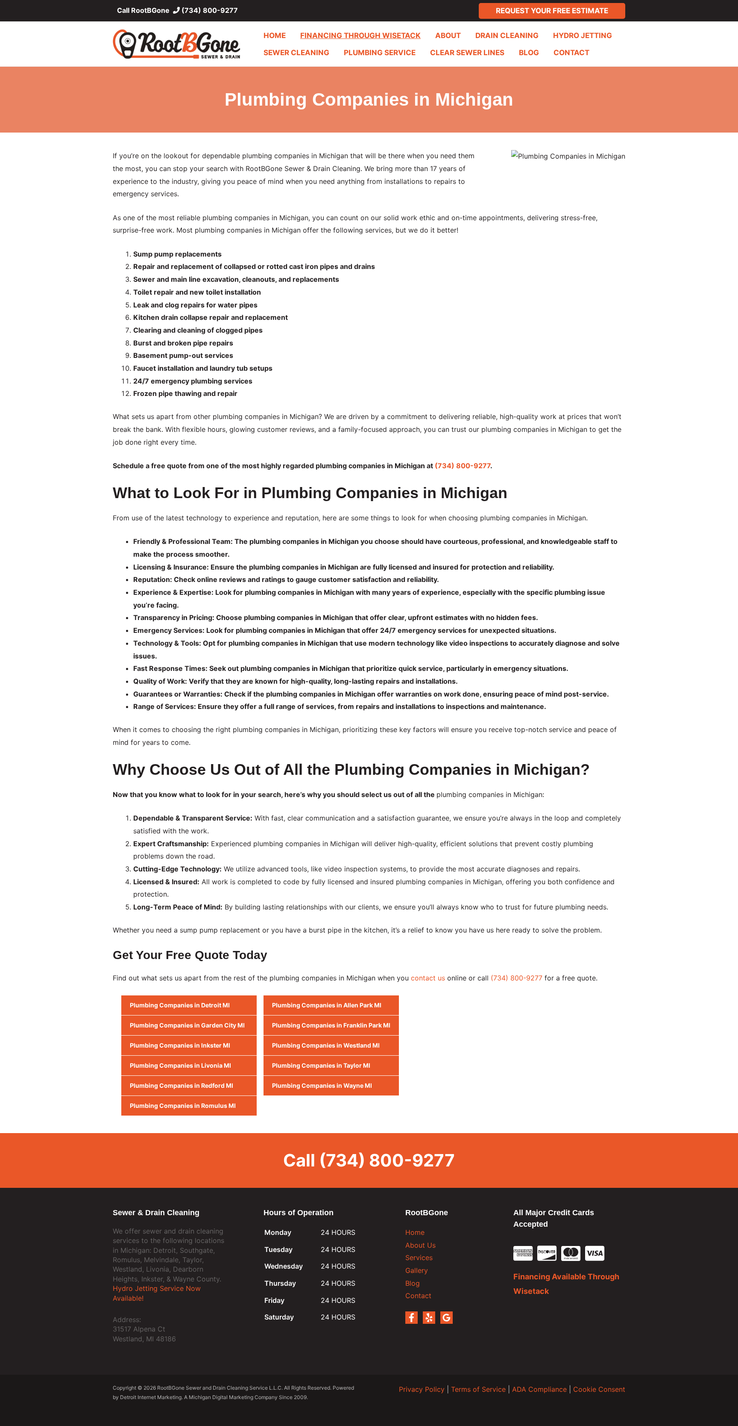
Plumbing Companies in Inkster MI (180, 1045)
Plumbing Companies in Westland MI (326, 1045)
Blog (412, 1283)
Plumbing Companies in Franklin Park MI (331, 1025)
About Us (420, 1245)
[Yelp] (429, 1317)
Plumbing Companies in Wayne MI (322, 1085)
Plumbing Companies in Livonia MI (180, 1065)
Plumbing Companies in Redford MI (181, 1085)
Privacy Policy (422, 1389)
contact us (428, 978)
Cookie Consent (599, 1389)
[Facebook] (411, 1317)
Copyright (124, 1388)
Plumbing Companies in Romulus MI (183, 1105)
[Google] (446, 1317)
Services (419, 1257)
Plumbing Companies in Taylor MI (321, 1065)
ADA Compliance (539, 1389)
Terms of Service (478, 1389)
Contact (418, 1295)
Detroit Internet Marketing (151, 1397)
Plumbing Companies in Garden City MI (187, 1025)
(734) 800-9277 (209, 10)
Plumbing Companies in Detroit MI (180, 1005)
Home (415, 1232)
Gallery (416, 1270)
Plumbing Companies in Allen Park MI (326, 1005)
